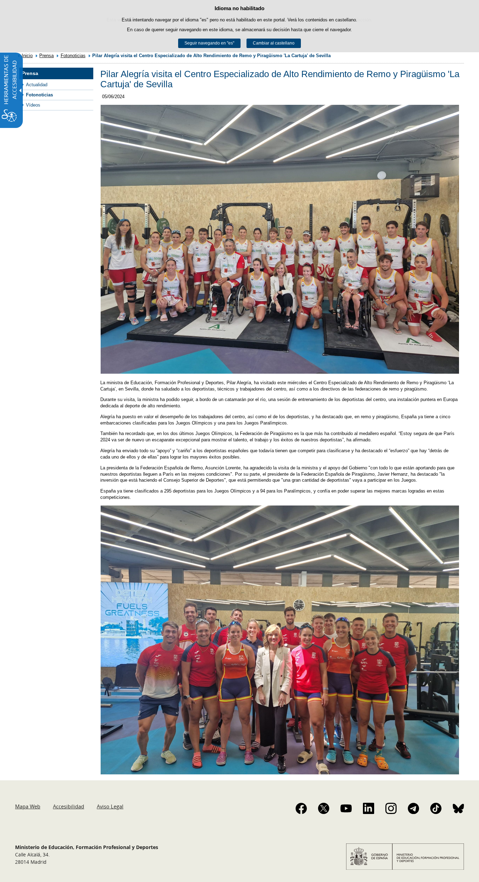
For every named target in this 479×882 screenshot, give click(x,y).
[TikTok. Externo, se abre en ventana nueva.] (435, 808)
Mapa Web (27, 806)
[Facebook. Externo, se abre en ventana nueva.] (301, 808)
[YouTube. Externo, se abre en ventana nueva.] (346, 808)
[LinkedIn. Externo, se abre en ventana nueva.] (368, 808)
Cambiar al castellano (274, 43)
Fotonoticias (73, 55)
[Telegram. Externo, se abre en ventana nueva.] (413, 808)
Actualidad (36, 84)
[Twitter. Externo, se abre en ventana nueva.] (323, 808)
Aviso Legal (110, 806)
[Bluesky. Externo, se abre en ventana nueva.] (458, 808)
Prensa (46, 55)
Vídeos (33, 105)
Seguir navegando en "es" (209, 43)
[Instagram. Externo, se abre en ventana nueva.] (391, 808)
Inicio (27, 55)
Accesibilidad (68, 806)
